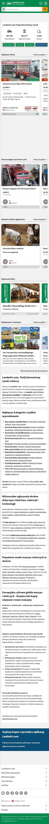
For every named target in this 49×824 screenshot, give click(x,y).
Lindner (18, 572)
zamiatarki (9, 466)
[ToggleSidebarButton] (3, 3)
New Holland (19, 575)
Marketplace (30, 45)
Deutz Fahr (28, 575)
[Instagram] (7, 793)
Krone (40, 575)
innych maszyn (28, 540)
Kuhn (35, 575)
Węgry (27, 616)
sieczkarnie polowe (25, 460)
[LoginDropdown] (46, 3)
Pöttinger (5, 577)
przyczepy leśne (10, 435)
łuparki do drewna (23, 435)
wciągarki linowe (37, 432)
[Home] (15, 3)
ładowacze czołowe (20, 468)
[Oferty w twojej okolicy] (3, 9)
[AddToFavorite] (37, 62)
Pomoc (7, 801)
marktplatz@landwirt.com (9, 821)
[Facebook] (12, 793)
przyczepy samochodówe (37, 444)
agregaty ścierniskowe (35, 438)
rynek (27, 397)
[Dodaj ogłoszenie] (41, 3)
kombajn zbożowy (35, 457)
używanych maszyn (29, 566)
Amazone (21, 577)
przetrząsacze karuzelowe (23, 430)
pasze (30, 515)
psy (44, 522)
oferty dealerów (9, 45)
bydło (31, 522)
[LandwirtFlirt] (25, 793)
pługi (7, 441)
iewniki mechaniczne (33, 446)
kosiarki (33, 427)
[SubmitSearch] (45, 9)
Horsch (30, 577)
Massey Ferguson (8, 575)
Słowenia (33, 616)
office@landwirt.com (9, 719)
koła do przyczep (40, 449)
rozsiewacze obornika (22, 455)
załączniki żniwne (11, 460)
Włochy (21, 616)
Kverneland (14, 577)
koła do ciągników (26, 449)
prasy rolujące (38, 430)
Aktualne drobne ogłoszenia (13, 219)
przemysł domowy (20, 515)
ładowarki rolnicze (35, 463)
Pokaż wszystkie (39, 54)
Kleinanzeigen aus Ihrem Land (14, 159)
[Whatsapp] (21, 793)
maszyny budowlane (21, 512)
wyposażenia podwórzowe (27, 538)
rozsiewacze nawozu (33, 452)
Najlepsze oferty (8, 54)
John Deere (33, 421)
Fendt (39, 421)
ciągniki (32, 512)
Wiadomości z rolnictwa (11, 322)
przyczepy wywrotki (21, 444)
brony (24, 438)
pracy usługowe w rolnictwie (21, 527)
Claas (13, 424)
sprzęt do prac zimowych (22, 466)
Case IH (24, 572)
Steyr (42, 569)
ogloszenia (19, 45)
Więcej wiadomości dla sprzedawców (34, 371)
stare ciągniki (21, 424)
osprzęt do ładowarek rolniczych (24, 471)
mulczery (21, 446)
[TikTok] (16, 793)
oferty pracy (39, 525)
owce (40, 522)
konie (35, 522)
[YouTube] (3, 793)
